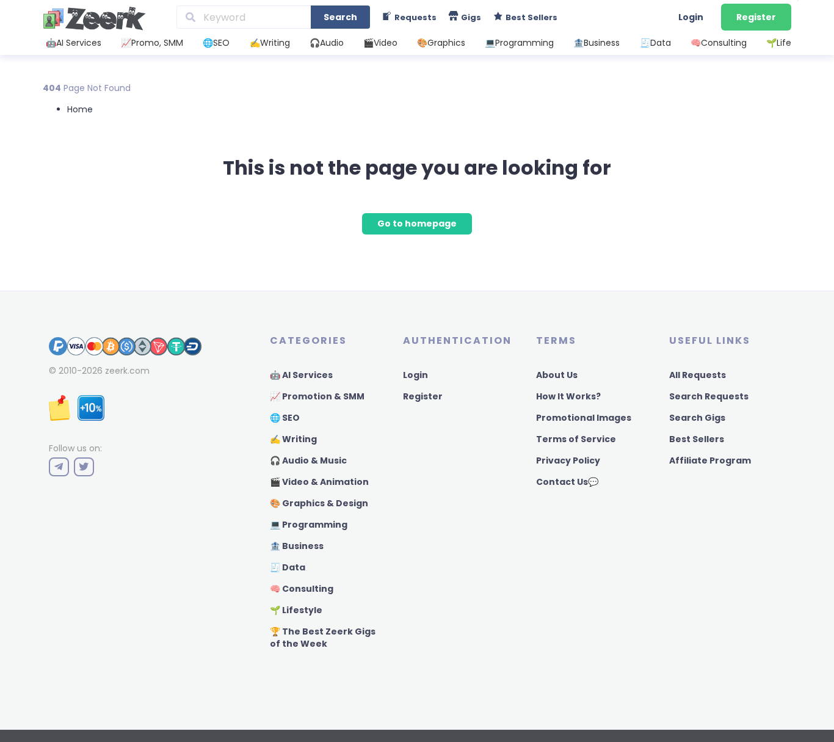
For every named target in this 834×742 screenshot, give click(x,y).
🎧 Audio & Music (308, 460)
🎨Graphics (441, 43)
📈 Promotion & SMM (317, 396)
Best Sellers (696, 439)
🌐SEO (216, 43)
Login (690, 17)
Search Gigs (697, 418)
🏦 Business (297, 546)
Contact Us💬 (567, 482)
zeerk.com (127, 371)
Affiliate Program (710, 460)
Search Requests (709, 396)
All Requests (697, 375)
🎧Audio (327, 43)
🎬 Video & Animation (319, 482)
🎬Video (380, 43)
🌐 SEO (285, 418)
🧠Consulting (719, 43)
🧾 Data (287, 567)
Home (80, 109)
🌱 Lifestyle (296, 610)
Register (756, 17)
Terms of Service (576, 439)
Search (340, 17)
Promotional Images (583, 418)
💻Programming (519, 43)
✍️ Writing (293, 439)
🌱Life (778, 43)
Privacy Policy (568, 460)
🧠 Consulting (301, 589)
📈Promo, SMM (152, 43)
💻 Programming (308, 524)
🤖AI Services (73, 43)
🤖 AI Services (301, 375)
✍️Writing (270, 43)
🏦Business (596, 43)
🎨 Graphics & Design (319, 503)
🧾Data (655, 43)
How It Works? (568, 396)
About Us (557, 375)
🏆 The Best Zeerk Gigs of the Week (322, 637)
